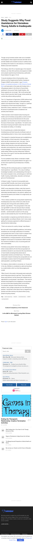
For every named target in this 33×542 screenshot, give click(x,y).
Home (2, 17)
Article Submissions (15, 534)
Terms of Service (5, 534)
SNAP (28, 296)
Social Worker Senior (8, 355)
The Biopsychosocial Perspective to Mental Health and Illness (18, 442)
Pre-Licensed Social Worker (9, 369)
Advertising (24, 534)
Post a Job (23, 385)
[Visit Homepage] (16, 2)
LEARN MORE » (5, 524)
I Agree (20, 540)
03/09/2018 (16, 30)
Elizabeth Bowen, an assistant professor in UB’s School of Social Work (16, 84)
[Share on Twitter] (16, 34)
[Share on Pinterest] (22, 34)
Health (6, 17)
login (6, 321)
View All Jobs (9, 385)
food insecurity (8, 296)
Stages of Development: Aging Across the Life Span (18, 436)
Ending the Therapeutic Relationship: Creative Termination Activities (13, 421)
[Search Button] (31, 2)
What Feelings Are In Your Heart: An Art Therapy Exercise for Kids (17, 430)
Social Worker (6, 377)
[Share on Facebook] (9, 34)
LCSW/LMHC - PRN (7, 362)
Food (10, 17)
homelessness (22, 296)
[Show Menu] (2, 2)
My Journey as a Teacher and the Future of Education (18, 448)
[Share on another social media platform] (29, 34)
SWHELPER (8, 30)
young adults (5, 299)
